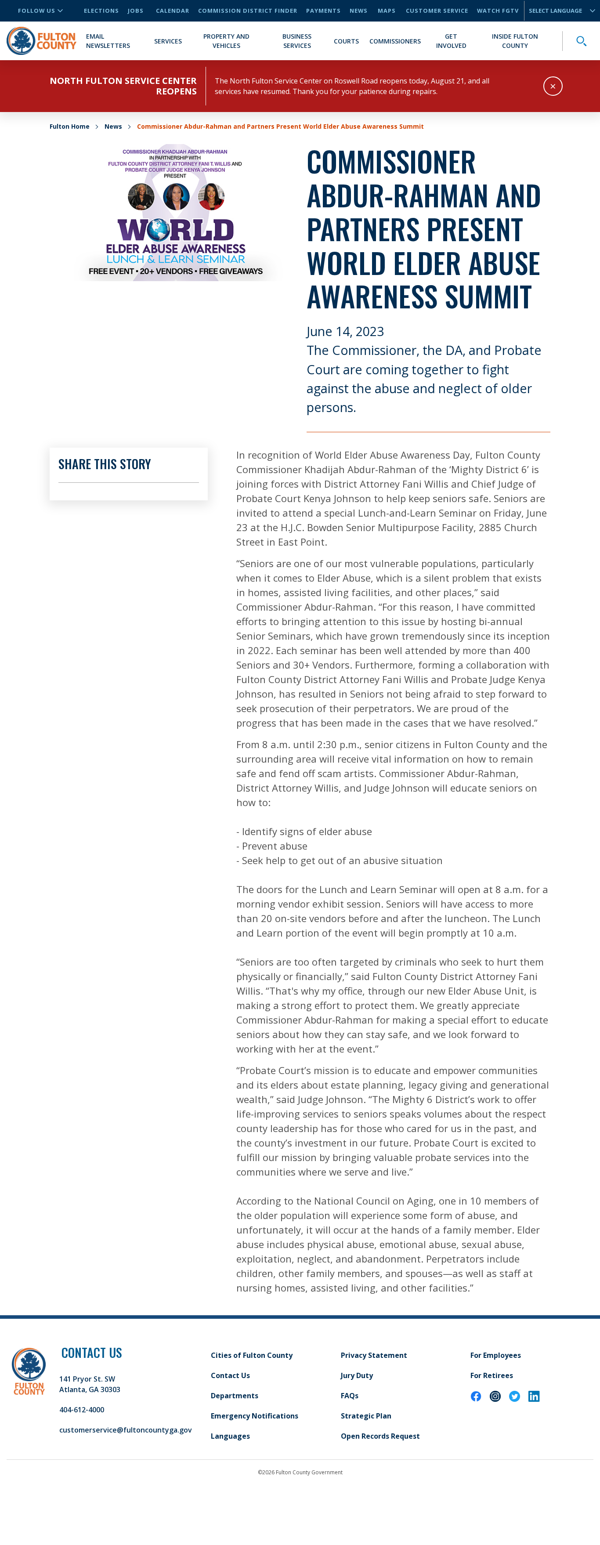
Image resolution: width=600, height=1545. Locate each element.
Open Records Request (380, 1436)
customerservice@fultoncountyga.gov (125, 1430)
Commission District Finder (247, 10)
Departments (234, 1395)
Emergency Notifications (254, 1416)
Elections (101, 10)
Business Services (296, 41)
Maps (387, 10)
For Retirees (491, 1375)
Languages (230, 1436)
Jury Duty (357, 1375)
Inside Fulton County (515, 41)
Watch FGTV (498, 10)
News (359, 10)
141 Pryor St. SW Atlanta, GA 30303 (89, 1384)
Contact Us (230, 1375)
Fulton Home (70, 126)
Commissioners (395, 41)
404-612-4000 (81, 1410)
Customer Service (437, 10)
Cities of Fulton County (252, 1355)
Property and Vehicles (226, 41)
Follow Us (36, 10)
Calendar (172, 10)
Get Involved (451, 41)
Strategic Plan (366, 1416)
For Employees (495, 1355)
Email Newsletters (108, 41)
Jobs (136, 10)
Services (168, 41)
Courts (346, 41)
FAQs (349, 1395)
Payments (323, 10)
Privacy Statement (374, 1355)
